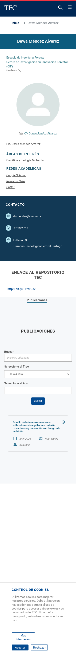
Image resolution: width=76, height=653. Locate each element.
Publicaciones (37, 300)
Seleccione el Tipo (16, 366)
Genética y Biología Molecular (25, 160)
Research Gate (15, 181)
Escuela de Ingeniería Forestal (25, 57)
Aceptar (20, 647)
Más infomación (23, 637)
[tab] (37, 300)
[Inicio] (10, 7)
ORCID (10, 187)
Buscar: (9, 351)
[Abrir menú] (70, 6)
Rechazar (39, 647)
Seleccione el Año (16, 383)
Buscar (38, 400)
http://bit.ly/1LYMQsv (21, 289)
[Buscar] (60, 9)
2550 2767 (21, 228)
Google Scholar (16, 175)
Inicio (15, 23)
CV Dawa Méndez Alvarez (40, 133)
